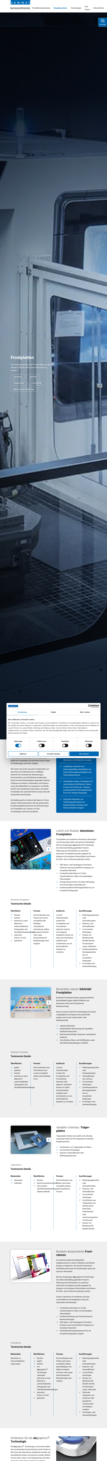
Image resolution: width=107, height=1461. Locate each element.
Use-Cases (87, 7)
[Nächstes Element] (48, 849)
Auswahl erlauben (53, 754)
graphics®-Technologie (23, 389)
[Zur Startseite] (20, 4)
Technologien (76, 8)
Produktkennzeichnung (41, 8)
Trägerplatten (18, 383)
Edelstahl (33, 377)
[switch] (42, 745)
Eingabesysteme (60, 8)
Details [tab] (53, 712)
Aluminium (17, 377)
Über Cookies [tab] (85, 712)
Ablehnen (22, 754)
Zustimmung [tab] (22, 712)
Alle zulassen (84, 754)
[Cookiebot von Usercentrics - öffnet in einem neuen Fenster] (90, 706)
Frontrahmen (36, 383)
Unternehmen (98, 8)
